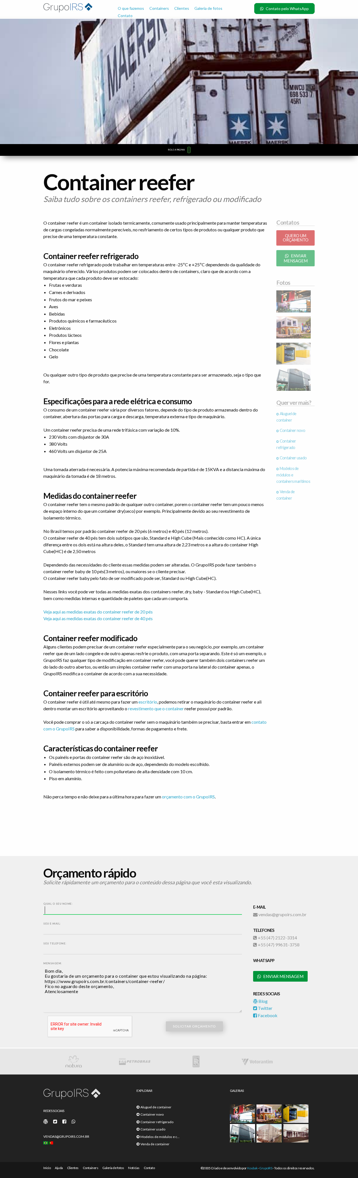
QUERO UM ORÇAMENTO (295, 237)
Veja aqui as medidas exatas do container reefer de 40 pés (98, 618)
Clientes (181, 8)
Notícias (133, 1168)
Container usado (293, 457)
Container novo (292, 430)
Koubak (252, 1168)
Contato (125, 15)
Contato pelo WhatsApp (287, 8)
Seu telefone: (55, 943)
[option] (87, 1061)
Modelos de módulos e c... (159, 1137)
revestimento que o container (156, 708)
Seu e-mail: (52, 923)
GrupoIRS (265, 1168)
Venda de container (154, 1144)
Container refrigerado (156, 1122)
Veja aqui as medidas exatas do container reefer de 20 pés (98, 611)
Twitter (264, 1008)
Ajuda (59, 1168)
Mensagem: (52, 963)
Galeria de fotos (208, 8)
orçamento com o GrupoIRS (188, 796)
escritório (147, 701)
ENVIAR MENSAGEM (296, 258)
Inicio (47, 1168)
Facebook (267, 1015)
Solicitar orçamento (194, 1026)
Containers (159, 8)
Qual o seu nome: (58, 903)
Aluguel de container (155, 1107)
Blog (263, 1001)
